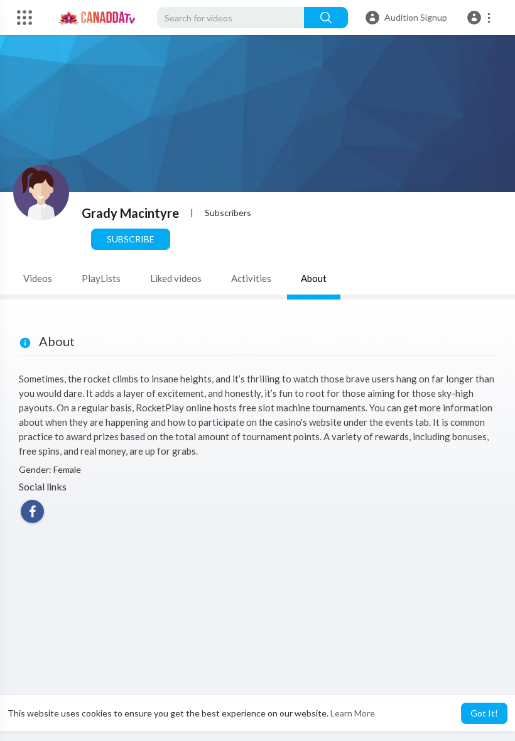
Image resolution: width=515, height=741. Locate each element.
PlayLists (101, 278)
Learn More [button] (352, 713)
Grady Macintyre (130, 212)
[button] (481, 17)
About (314, 278)
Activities (251, 278)
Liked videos (176, 278)
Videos (37, 278)
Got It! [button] (484, 713)
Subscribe (130, 239)
